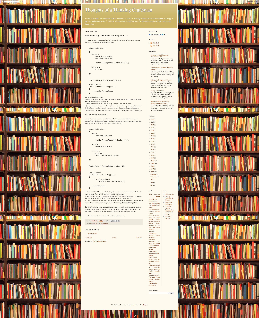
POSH (150, 243)
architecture (157, 194)
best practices (93, 223)
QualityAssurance (153, 257)
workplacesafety (152, 285)
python (151, 255)
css (154, 217)
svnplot (151, 271)
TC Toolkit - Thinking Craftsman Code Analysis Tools (169, 209)
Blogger (145, 305)
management (152, 233)
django (158, 223)
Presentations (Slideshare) (168, 203)
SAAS (155, 259)
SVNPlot (167, 214)
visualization (153, 283)
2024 (152, 125)
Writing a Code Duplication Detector (161, 80)
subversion (157, 269)
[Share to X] (115, 221)
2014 (152, 150)
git (159, 225)
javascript (151, 229)
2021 (152, 130)
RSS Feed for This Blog (168, 217)
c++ (99, 223)
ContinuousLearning (154, 215)
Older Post (139, 238)
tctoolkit (157, 271)
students (151, 269)
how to (152, 227)
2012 (152, 155)
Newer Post (88, 238)
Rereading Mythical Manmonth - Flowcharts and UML (160, 56)
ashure (150, 197)
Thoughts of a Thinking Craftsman (118, 9)
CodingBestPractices (154, 209)
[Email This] (111, 221)
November (153, 174)
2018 (152, 139)
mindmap (151, 235)
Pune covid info (169, 194)
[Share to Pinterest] (119, 221)
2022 (152, 127)
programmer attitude (152, 248)
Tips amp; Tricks (154, 277)
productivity (156, 243)
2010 (152, 161)
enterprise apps (153, 225)
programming (153, 251)
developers (157, 221)
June (151, 182)
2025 (152, 122)
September (153, 177)
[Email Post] (107, 221)
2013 (152, 152)
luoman (133, 305)
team (150, 273)
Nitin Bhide (156, 43)
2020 (152, 133)
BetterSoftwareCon (153, 201)
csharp (150, 217)
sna (159, 259)
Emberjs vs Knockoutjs (157, 91)
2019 (152, 136)
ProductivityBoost (154, 245)
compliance (151, 211)
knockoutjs (151, 231)
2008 (152, 166)
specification (157, 267)
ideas (158, 227)
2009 (152, 163)
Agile (150, 194)
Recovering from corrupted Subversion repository (162, 68)
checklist (154, 205)
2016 (152, 144)
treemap (151, 279)
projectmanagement (154, 253)
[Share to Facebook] (117, 221)
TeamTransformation (154, 275)
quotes (150, 259)
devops (151, 223)
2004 (152, 172)
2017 (152, 141)
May (151, 185)
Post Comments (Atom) (99, 241)
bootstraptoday (156, 203)
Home (114, 238)
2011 (152, 158)
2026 (152, 119)
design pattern (104, 223)
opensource (151, 237)
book (150, 203)
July (151, 179)
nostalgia (158, 235)
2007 (152, 169)
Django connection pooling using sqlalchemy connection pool (160, 102)
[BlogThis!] (113, 221)
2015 (152, 147)
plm (159, 241)
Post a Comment (92, 233)
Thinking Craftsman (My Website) (169, 198)
